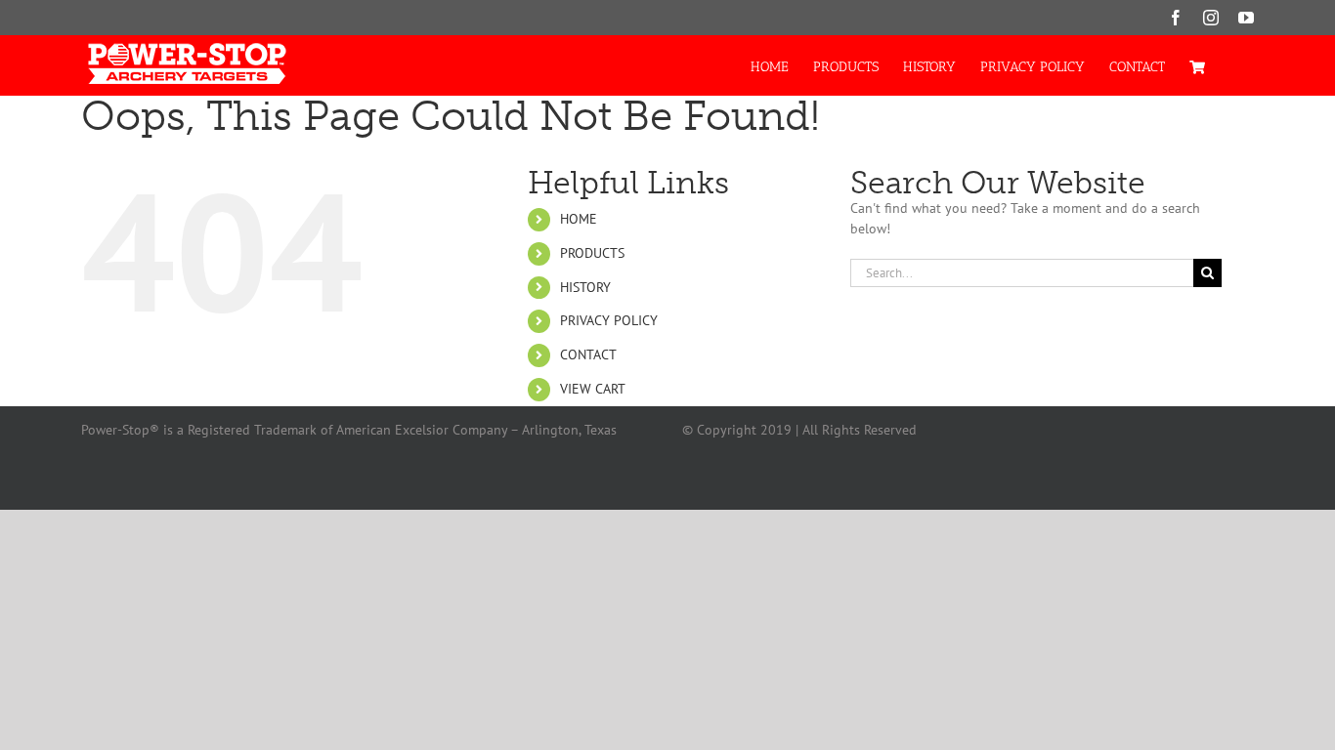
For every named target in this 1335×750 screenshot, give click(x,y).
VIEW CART (592, 388)
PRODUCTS (592, 253)
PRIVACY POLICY (609, 320)
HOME (578, 219)
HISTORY (585, 287)
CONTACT (588, 354)
